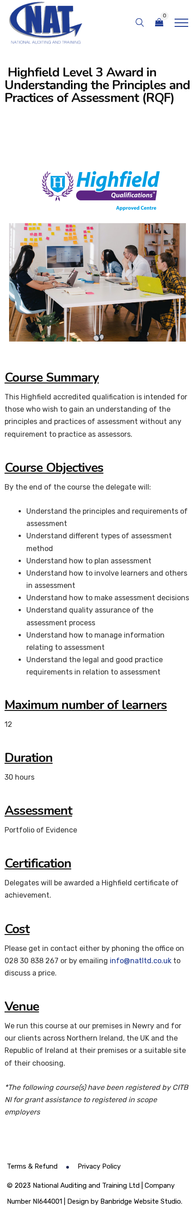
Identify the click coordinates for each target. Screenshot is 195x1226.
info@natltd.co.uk (140, 960)
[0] (159, 22)
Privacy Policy (99, 1166)
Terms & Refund (32, 1166)
